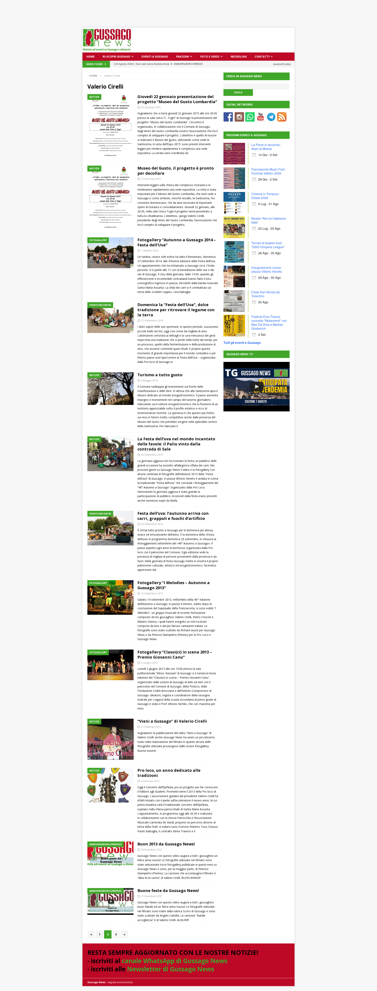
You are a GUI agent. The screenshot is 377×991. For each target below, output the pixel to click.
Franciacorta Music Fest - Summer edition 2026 (268, 171)
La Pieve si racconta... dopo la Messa (266, 146)
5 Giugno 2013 (149, 662)
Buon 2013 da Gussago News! (166, 844)
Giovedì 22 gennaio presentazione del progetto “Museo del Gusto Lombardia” (177, 99)
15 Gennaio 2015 (151, 179)
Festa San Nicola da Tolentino (265, 294)
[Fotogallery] (110, 252)
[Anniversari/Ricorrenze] (110, 854)
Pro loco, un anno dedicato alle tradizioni (168, 773)
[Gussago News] (107, 50)
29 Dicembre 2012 (151, 849)
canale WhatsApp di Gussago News (174, 960)
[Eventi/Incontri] (110, 317)
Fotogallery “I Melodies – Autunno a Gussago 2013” (173, 585)
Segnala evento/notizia (120, 982)
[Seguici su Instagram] (239, 119)
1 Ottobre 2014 (149, 250)
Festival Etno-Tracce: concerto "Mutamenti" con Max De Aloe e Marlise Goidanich (269, 322)
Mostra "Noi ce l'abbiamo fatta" (268, 220)
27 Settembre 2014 (152, 320)
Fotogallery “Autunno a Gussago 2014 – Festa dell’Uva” (176, 242)
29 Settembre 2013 (152, 524)
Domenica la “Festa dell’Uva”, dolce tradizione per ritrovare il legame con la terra (176, 309)
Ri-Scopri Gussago (116, 56)
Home (90, 56)
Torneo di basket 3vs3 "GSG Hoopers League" (268, 245)
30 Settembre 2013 (152, 454)
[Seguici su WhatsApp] (250, 119)
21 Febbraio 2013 (151, 727)
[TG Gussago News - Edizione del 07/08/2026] (256, 386)
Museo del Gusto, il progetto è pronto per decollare (175, 170)
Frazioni (182, 56)
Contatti (262, 56)
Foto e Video (209, 56)
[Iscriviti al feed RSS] (281, 119)
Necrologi (239, 56)
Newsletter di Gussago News (170, 969)
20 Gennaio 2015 (151, 107)
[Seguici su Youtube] (260, 119)
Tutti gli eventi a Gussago (242, 342)
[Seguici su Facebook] (228, 119)
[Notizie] (110, 126)
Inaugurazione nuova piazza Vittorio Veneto (266, 269)
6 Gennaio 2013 (150, 781)
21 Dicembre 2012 (151, 896)
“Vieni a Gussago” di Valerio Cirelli (172, 721)
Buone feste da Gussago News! (168, 890)
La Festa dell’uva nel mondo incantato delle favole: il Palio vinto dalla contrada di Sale (176, 444)
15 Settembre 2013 (152, 593)
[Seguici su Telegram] (271, 119)
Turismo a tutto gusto (159, 374)
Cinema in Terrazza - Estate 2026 (265, 196)
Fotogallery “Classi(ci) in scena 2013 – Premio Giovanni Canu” (174, 654)
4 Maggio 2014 (149, 380)
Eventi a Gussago (155, 56)
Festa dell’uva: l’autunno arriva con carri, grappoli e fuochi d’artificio (173, 516)
